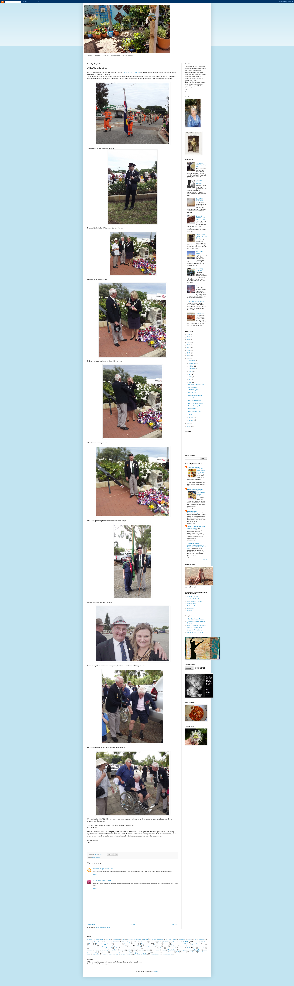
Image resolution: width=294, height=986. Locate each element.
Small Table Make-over (199, 199)
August (191, 371)
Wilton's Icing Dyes (167, 954)
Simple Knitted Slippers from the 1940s (201, 236)
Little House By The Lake (194, 601)
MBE (90, 948)
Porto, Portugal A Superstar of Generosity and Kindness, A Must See (196, 546)
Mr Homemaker (191, 606)
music (122, 948)
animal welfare (100, 939)
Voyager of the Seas (126, 954)
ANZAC (94, 857)
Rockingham (172, 950)
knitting (138, 946)
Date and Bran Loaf (194, 411)
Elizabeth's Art (176, 942)
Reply (94, 874)
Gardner (166, 944)
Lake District (173, 946)
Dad (138, 942)
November (192, 363)
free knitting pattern (103, 944)
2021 (189, 337)
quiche (129, 950)
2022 (189, 334)
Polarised (97, 950)
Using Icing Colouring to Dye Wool (201, 164)
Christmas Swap (126, 942)
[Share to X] (112, 854)
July (190, 374)
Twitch (192, 952)
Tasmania (171, 952)
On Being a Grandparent (196, 384)
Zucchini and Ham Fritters (196, 301)
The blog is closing (192, 513)
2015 (189, 353)
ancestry (90, 939)
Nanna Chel (190, 608)
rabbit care (141, 950)
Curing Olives (192, 387)
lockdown (204, 946)
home (94, 946)
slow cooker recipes (115, 952)
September (192, 369)
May (190, 379)
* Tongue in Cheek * (193, 543)
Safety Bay (197, 950)
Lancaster (182, 946)
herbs (88, 946)
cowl (133, 942)
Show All (205, 559)
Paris (175, 948)
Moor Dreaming (191, 603)
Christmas (116, 942)
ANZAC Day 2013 (193, 390)
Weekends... (200, 286)
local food (197, 946)
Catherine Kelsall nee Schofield (199, 182)
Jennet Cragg (111, 946)
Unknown (96, 869)
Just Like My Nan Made (194, 599)
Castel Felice (107, 942)
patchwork (182, 948)
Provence (122, 950)
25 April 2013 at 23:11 (105, 881)
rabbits (148, 950)
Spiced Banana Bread (195, 395)
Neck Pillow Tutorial (194, 400)
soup (134, 952)
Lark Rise (189, 946)
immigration (103, 946)
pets (195, 948)
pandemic (168, 948)
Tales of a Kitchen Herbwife (196, 526)
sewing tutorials (103, 952)
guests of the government (131, 72)
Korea (159, 946)
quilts (134, 950)
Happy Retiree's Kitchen (195, 489)
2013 (189, 358)
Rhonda (164, 950)
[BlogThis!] (110, 854)
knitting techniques (150, 946)
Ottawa (155, 948)
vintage (116, 954)
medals (102, 948)
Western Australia (140, 954)
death (159, 942)
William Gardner (155, 954)
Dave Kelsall (152, 942)
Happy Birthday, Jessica (195, 403)
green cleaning (196, 944)
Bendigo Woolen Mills (158, 939)
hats (204, 944)
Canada (201, 939)
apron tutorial (116, 939)
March (191, 414)
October (191, 366)
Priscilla (113, 950)
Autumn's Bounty (192, 528)
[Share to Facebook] (114, 854)
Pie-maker (90, 950)
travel (184, 952)
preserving (105, 950)
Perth (188, 948)
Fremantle (127, 944)
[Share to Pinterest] (117, 854)
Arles (123, 939)
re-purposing (155, 950)
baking (145, 939)
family (99, 857)
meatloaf (96, 948)
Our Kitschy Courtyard (199, 269)
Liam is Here (200, 313)
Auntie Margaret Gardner (134, 939)
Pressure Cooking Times (194, 628)
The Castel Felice (199, 252)
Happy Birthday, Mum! (195, 406)
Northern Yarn (146, 948)
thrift (177, 952)
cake (195, 939)
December (192, 360)
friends (136, 944)
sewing (94, 952)
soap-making (127, 952)
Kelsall (130, 946)
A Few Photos (192, 398)
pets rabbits (201, 948)
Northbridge (138, 948)
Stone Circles (156, 952)
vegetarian (96, 954)
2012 (189, 423)
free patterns (118, 944)
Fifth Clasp (204, 942)
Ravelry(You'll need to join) (195, 630)
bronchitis (189, 939)
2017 (189, 347)
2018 (189, 345)
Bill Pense (168, 939)
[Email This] (108, 854)
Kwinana (165, 946)
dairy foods (144, 942)
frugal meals (145, 944)
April (190, 382)
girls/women (174, 944)
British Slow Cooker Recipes (195, 619)
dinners (166, 942)
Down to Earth (191, 511)
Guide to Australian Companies (196, 625)
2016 (189, 350)
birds (174, 939)
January (191, 420)
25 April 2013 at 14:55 (106, 869)
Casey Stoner (98, 942)
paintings (161, 948)
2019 (189, 342)
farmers (197, 942)
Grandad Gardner (185, 944)
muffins (116, 948)
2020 (189, 339)
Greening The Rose (193, 596)
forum (91, 944)
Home (133, 924)
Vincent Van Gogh (107, 954)
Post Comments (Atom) (103, 928)
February (192, 417)
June (190, 377)
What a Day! (192, 392)
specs (139, 952)
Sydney (164, 952)
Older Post (174, 924)
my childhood (129, 948)
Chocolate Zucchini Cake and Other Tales (201, 217)
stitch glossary (147, 952)
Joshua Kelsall (122, 946)
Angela (95, 881)
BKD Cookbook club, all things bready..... (201, 492)
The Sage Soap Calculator (195, 632)
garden (156, 944)
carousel (89, 942)
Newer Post (91, 924)
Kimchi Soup (192, 408)
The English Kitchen (193, 467)
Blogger (155, 971)
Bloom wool (182, 939)
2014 (189, 355)
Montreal (109, 948)
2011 (189, 426)
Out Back (189, 610)
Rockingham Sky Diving (185, 950)
